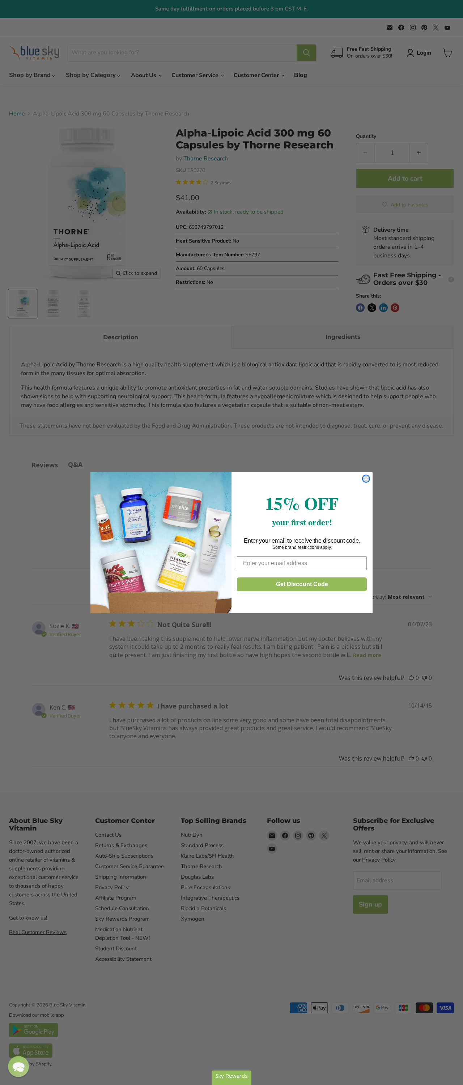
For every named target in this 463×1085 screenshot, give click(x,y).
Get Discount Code (302, 584)
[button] (18, 1066)
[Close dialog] (366, 478)
